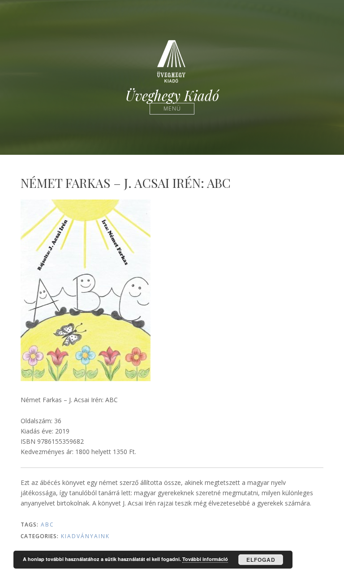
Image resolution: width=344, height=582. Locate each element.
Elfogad (260, 560)
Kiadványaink (85, 536)
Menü (172, 108)
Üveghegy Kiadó (172, 95)
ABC (47, 524)
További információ (205, 559)
